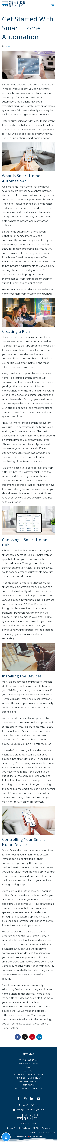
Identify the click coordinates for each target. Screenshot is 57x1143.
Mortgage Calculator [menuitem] (28, 1088)
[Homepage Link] (13, 3)
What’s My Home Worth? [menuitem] (28, 1074)
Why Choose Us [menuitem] (28, 1060)
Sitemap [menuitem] (31, 1132)
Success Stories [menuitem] (28, 1063)
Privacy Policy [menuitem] (47, 1132)
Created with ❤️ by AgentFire (28, 1136)
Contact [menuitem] (28, 1070)
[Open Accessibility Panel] (6, 1137)
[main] (28, 523)
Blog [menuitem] (29, 1067)
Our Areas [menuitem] (29, 1085)
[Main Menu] (52, 4)
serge (7, 46)
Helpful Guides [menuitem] (28, 1081)
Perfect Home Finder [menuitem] (28, 1077)
